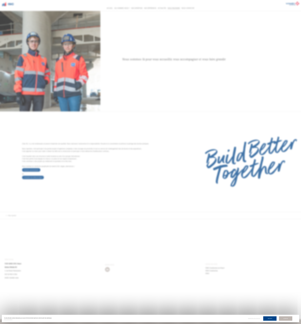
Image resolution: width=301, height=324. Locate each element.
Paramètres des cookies (254, 318)
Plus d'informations (8, 319)
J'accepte (270, 318)
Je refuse (286, 318)
